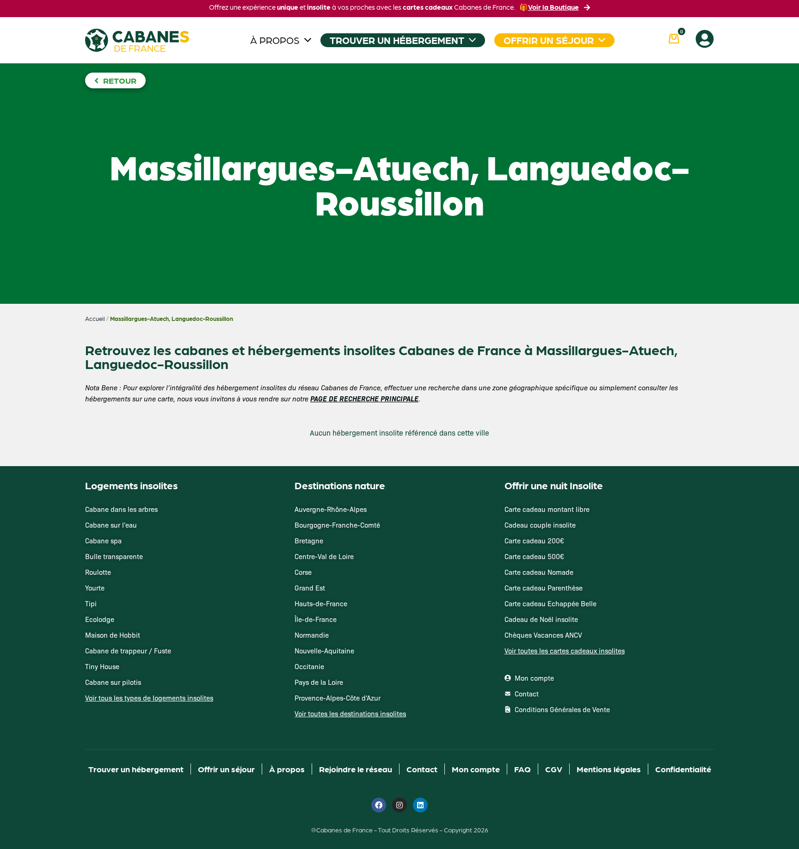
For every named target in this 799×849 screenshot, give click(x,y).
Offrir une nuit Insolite (553, 485)
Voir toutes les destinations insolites (350, 713)
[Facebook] (378, 805)
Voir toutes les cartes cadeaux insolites (564, 650)
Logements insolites (131, 485)
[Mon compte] (704, 39)
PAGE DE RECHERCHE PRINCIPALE (364, 398)
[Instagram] (399, 805)
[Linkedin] (420, 805)
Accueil (95, 318)
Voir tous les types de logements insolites (149, 697)
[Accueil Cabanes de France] (137, 40)
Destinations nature (340, 485)
